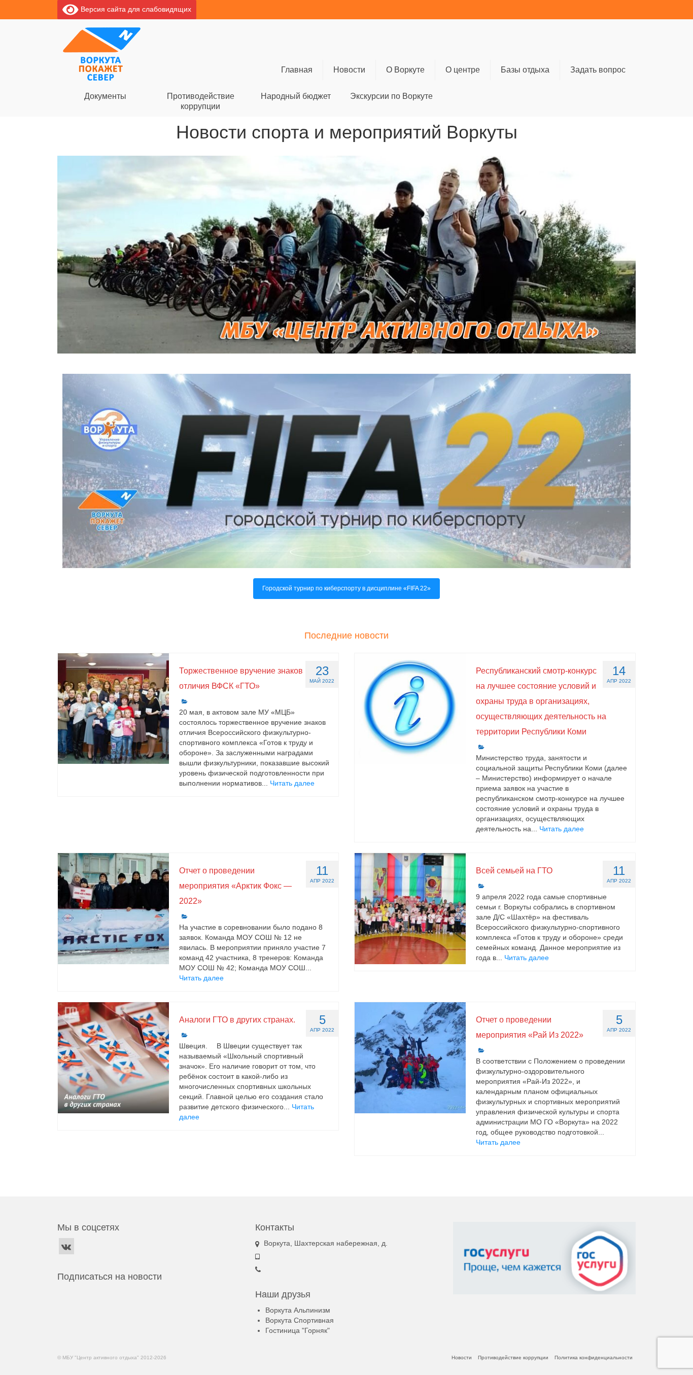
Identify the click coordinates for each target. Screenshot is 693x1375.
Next (644, 255)
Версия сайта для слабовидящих (135, 9)
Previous (48, 255)
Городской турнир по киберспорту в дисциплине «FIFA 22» (346, 588)
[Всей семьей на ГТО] (410, 908)
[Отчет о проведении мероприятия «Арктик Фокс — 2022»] (113, 908)
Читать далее (292, 783)
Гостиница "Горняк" (297, 1330)
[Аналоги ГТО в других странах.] (113, 1057)
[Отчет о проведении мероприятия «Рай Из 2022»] (410, 1057)
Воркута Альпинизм (297, 1310)
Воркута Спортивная (299, 1320)
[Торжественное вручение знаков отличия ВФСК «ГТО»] (113, 708)
